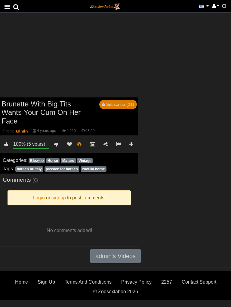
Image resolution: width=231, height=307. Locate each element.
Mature (68, 161)
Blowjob (37, 161)
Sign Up (46, 282)
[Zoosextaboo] (105, 5)
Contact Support (199, 282)
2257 (166, 282)
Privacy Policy (136, 282)
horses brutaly (29, 169)
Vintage (85, 161)
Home (21, 282)
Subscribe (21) (119, 104)
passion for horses (62, 169)
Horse (53, 161)
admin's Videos (115, 256)
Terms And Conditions (88, 282)
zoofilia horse (93, 169)
